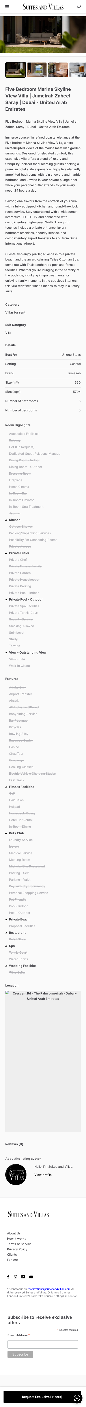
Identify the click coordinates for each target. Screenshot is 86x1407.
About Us (14, 1233)
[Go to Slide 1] (15, 70)
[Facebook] (9, 1276)
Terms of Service (19, 1244)
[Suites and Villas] (15, 1174)
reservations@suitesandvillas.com (49, 1289)
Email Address (18, 1335)
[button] (43, 34)
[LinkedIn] (23, 1276)
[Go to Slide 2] (36, 70)
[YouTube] (31, 1276)
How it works (16, 1238)
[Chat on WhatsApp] (76, 1397)
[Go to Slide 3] (58, 70)
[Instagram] (15, 1276)
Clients (12, 1254)
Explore (12, 1260)
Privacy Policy (17, 1249)
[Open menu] (7, 6)
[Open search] (78, 6)
